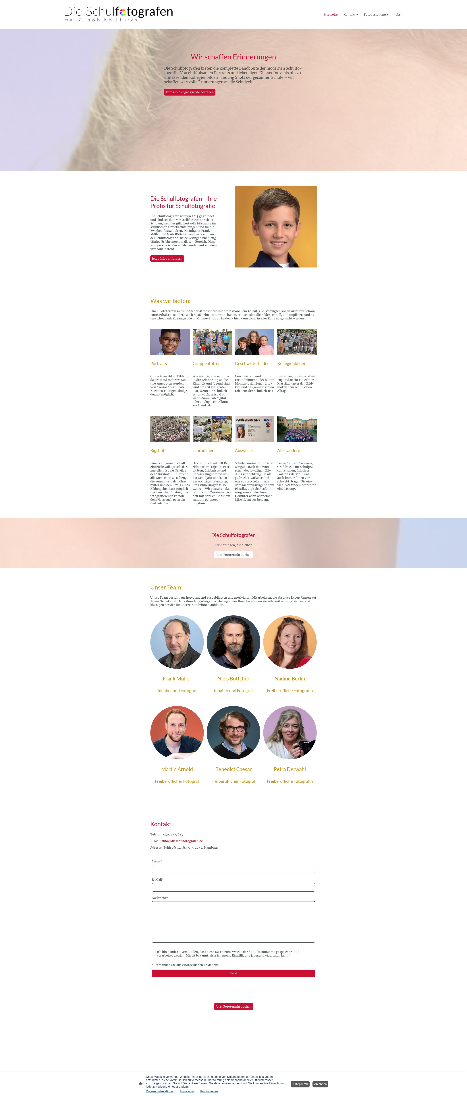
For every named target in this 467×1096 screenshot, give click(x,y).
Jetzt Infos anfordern (167, 258)
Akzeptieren (300, 1084)
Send (233, 973)
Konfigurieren (209, 1091)
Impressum (187, 1091)
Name (157, 861)
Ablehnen (320, 1084)
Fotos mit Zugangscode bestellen (190, 92)
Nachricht (160, 898)
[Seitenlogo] (119, 14)
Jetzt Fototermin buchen (234, 554)
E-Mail (158, 879)
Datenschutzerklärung (160, 1091)
